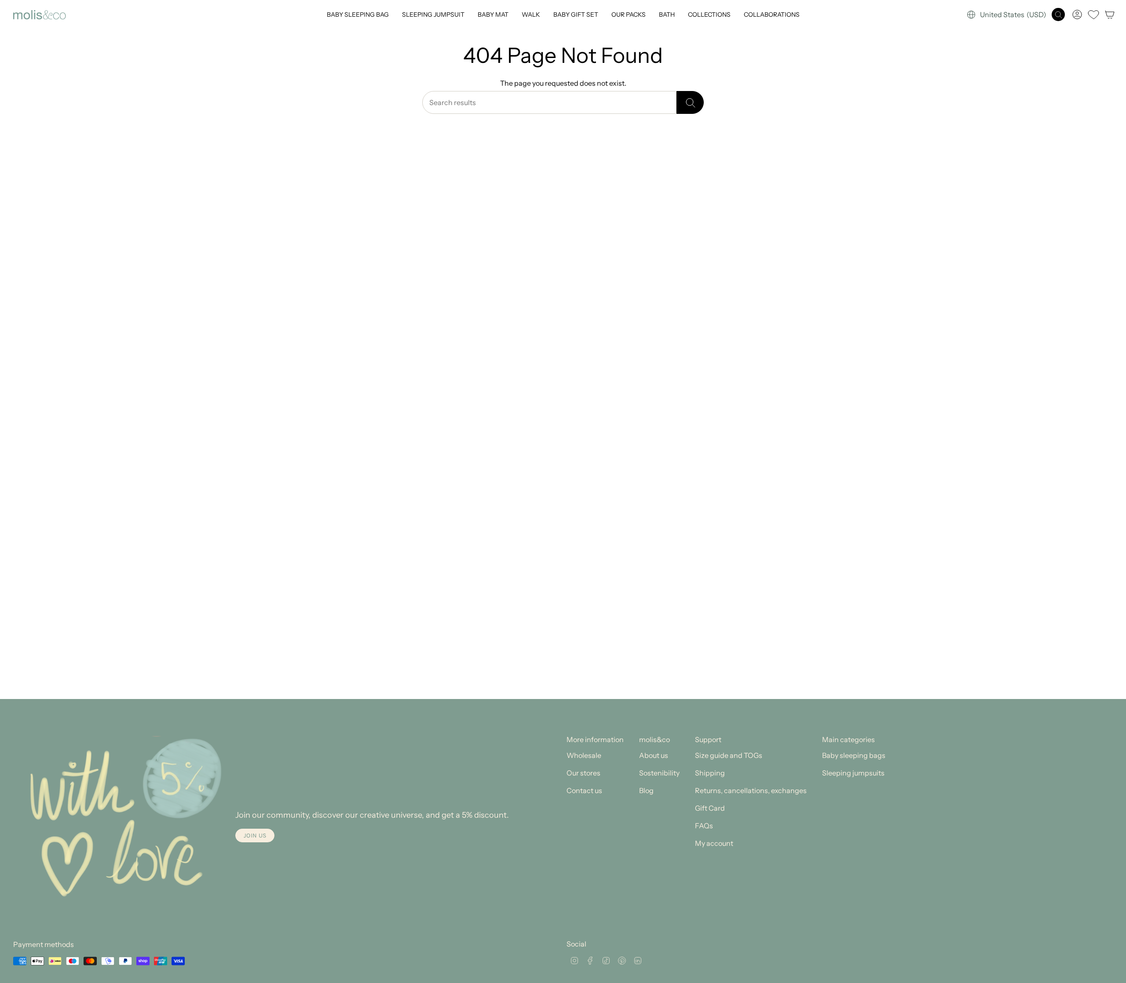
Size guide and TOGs (728, 755)
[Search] (690, 102)
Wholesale (584, 755)
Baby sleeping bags (853, 755)
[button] (357, 14)
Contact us (584, 790)
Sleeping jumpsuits (853, 772)
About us (653, 755)
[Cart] (1110, 14)
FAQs (704, 825)
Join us (255, 835)
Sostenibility (659, 772)
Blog (646, 790)
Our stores (583, 772)
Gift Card (710, 808)
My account (714, 843)
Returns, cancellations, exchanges (751, 790)
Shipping (710, 772)
